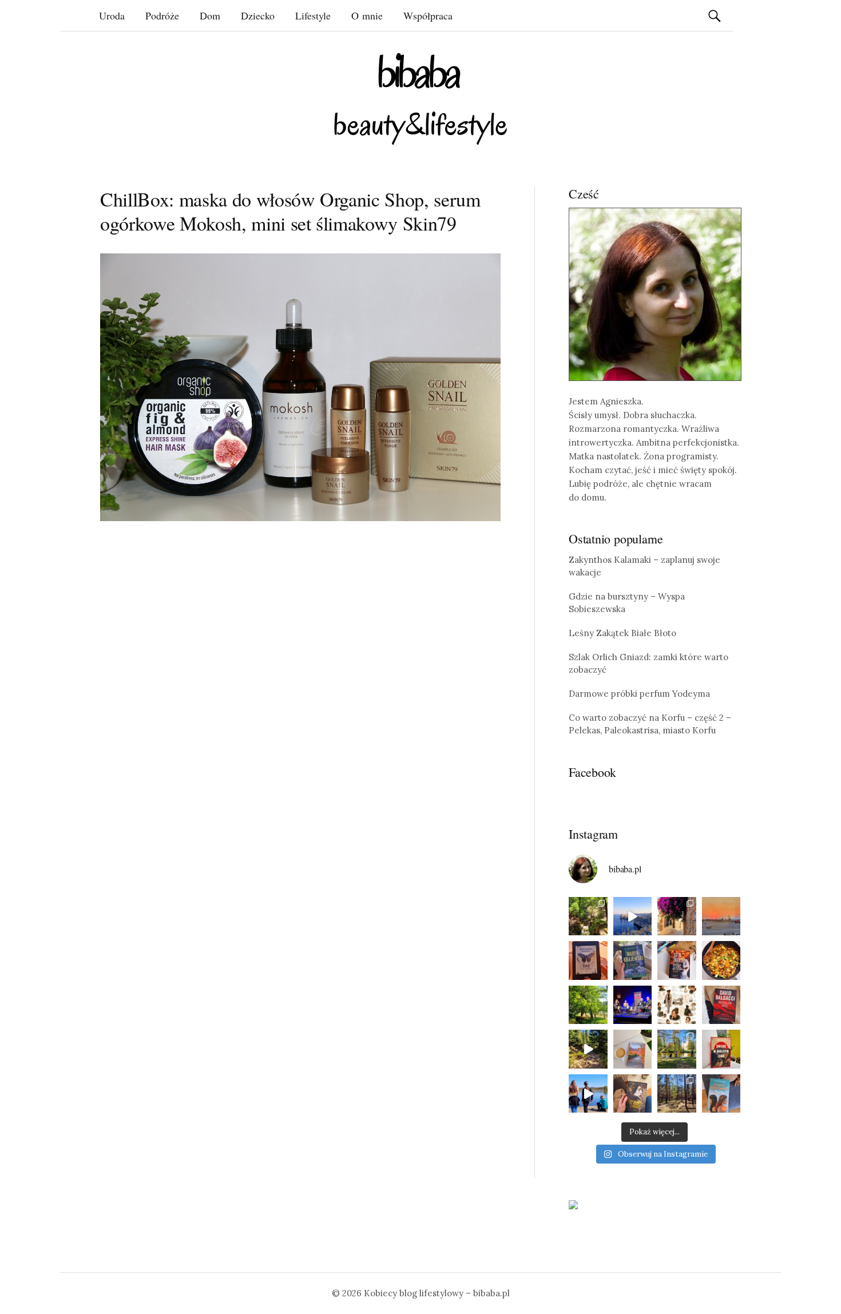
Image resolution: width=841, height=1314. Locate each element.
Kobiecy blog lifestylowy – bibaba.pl (437, 1293)
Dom (210, 15)
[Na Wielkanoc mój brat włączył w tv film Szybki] (676, 1093)
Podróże (162, 15)
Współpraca (428, 15)
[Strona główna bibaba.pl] (420, 98)
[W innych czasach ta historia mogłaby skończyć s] (632, 1093)
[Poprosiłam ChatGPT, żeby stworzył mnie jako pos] (676, 1005)
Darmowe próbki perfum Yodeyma (639, 693)
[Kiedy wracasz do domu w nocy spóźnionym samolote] (721, 916)
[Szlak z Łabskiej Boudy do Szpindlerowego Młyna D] (588, 1049)
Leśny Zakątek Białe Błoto (622, 633)
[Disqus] (300, 708)
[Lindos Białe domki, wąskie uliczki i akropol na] (676, 916)
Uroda (112, 15)
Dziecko (258, 15)
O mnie (367, 15)
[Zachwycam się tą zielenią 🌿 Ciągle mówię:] (588, 1005)
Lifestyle (313, 15)
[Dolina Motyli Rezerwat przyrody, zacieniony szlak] (588, 916)
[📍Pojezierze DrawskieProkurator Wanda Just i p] (676, 960)
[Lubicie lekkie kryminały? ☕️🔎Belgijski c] (632, 1049)
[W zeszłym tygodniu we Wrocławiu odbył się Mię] (632, 1005)
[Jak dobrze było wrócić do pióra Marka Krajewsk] (632, 960)
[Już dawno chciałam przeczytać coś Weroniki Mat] (588, 960)
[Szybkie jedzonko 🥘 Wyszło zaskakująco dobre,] (721, 960)
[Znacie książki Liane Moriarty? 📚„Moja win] (721, 1093)
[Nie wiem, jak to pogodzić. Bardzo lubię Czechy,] (676, 1049)
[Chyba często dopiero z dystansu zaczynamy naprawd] (588, 1093)
